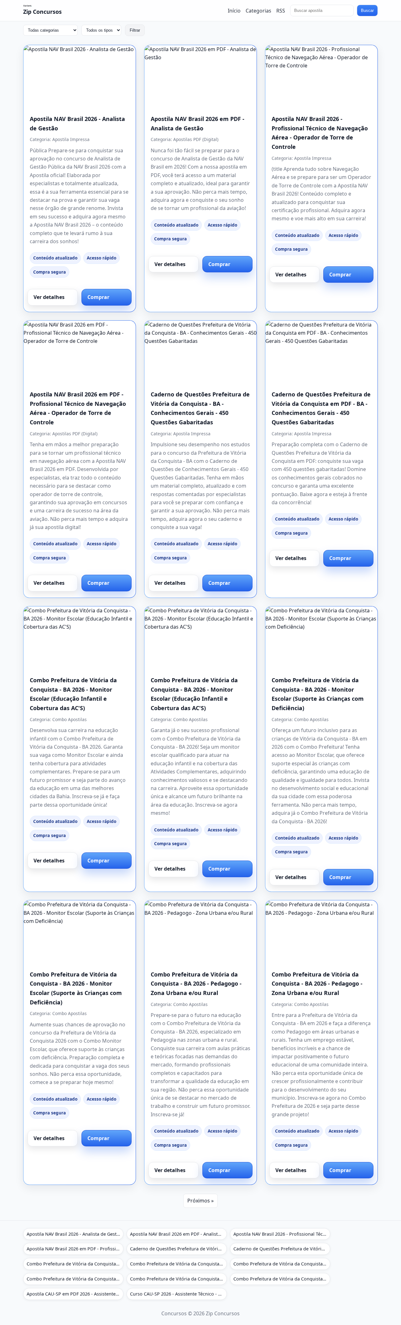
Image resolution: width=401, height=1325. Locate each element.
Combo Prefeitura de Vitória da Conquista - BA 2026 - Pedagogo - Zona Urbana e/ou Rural (196, 984)
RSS (280, 10)
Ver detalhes (49, 297)
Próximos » (200, 1200)
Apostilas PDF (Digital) (195, 139)
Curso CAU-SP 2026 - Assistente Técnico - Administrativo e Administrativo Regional (178, 1294)
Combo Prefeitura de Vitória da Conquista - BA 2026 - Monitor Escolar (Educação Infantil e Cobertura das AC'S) (75, 1264)
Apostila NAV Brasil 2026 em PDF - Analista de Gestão (178, 1234)
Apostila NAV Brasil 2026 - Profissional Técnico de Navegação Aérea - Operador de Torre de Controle (281, 1234)
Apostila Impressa (71, 139)
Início (234, 10)
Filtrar (135, 30)
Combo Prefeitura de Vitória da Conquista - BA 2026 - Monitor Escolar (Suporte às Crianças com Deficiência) (281, 1264)
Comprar (98, 297)
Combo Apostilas (69, 719)
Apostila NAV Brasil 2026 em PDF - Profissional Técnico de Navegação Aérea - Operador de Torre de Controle (75, 1249)
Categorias (258, 10)
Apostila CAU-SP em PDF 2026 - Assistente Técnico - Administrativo (75, 1294)
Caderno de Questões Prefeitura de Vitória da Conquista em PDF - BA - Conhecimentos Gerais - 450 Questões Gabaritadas (281, 1249)
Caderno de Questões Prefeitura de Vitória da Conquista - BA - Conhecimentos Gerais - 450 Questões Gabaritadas (178, 1249)
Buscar (367, 10)
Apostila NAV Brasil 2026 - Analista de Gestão (74, 1234)
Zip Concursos (42, 11)
